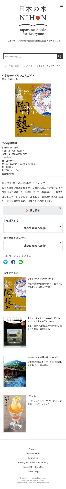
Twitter (5, 262)
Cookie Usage (33, 471)
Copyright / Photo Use (33, 466)
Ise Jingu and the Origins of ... (43, 356)
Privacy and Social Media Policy (33, 462)
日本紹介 (15, 65)
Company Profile (33, 453)
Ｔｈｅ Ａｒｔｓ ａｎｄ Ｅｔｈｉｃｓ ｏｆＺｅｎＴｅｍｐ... (45, 319)
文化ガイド (28, 65)
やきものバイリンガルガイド (41, 278)
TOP (5, 65)
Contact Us (33, 457)
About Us (33, 448)
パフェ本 (32, 396)
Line (21, 262)
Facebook (13, 262)
